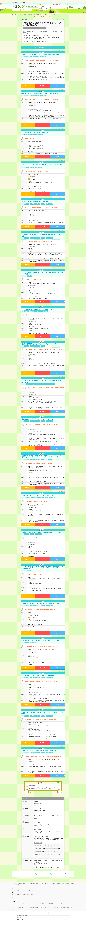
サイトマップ (72, 4)
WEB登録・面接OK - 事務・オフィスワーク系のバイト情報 (22, 907)
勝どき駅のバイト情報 (31, 890)
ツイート (50, 874)
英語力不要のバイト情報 (40, 898)
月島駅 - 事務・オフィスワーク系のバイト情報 (37, 903)
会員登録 (55, 4)
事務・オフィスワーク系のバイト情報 (18, 894)
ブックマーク (65, 874)
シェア (35, 874)
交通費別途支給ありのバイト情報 (29, 898)
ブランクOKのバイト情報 (59, 898)
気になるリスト (17, 9)
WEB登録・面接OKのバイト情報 (17, 898)
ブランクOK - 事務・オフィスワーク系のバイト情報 (40, 909)
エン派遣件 (15, 2)
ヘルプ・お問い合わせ (66, 4)
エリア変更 (35, 6)
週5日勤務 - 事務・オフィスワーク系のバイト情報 (21, 909)
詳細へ (57, 85)
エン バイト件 (22, 2)
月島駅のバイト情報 (23, 890)
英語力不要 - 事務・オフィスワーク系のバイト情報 (63, 907)
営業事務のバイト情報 (29, 894)
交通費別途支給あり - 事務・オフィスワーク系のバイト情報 (43, 907)
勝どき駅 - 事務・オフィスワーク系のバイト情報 (54, 903)
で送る (20, 873)
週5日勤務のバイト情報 (50, 898)
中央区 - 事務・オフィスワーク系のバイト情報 (20, 903)
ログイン (59, 4)
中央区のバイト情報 (15, 890)
